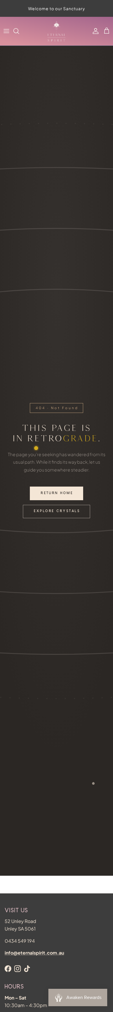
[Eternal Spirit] (56, 31)
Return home (57, 493)
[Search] (19, 31)
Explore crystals (57, 511)
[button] (106, 31)
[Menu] (6, 31)
